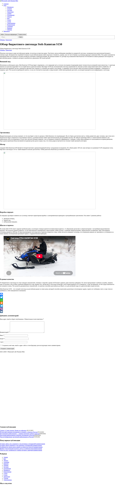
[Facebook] (57, 294)
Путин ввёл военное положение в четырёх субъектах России (18, 432)
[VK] (57, 311)
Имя (2, 335)
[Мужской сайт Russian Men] (9, 1)
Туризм (6, 478)
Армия (6, 457)
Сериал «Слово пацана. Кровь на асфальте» (13, 430)
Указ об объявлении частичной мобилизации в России (17, 437)
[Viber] (57, 308)
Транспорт (8, 40)
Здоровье (6, 462)
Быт (5, 459)
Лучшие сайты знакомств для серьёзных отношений (16, 445)
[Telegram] (57, 305)
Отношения (7, 468)
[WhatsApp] (57, 300)
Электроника (8, 480)
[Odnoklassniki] (57, 303)
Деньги (6, 460)
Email (2, 338)
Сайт (1, 342)
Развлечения (7, 472)
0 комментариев (40, 444)
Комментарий (5, 332)
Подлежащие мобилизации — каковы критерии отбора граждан (19, 433)
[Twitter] (57, 297)
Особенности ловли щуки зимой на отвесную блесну (16, 447)
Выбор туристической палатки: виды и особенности (16, 448)
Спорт (5, 473)
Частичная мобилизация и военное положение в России (17, 435)
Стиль (5, 475)
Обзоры (2, 40)
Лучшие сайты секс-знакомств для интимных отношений (17, 444)
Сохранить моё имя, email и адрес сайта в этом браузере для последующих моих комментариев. (31, 345)
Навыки (6, 463)
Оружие (6, 467)
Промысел (7, 470)
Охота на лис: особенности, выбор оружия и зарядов (16, 450)
